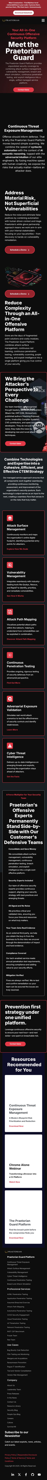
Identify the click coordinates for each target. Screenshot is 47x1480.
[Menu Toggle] (43, 20)
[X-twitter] (19, 1474)
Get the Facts (13, 776)
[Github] (33, 1474)
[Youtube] (39, 1474)
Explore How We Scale (17, 549)
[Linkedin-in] (13, 1474)
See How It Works (15, 596)
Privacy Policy (10, 1455)
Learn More (12, 729)
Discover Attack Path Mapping (21, 639)
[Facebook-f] (26, 1474)
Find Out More (13, 683)
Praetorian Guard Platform (20, 1257)
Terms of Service (18, 1458)
